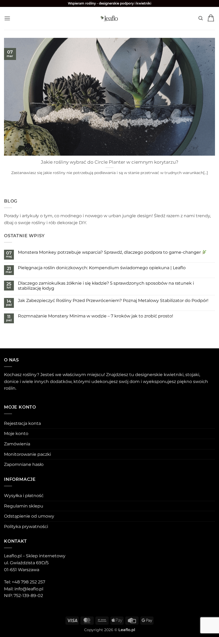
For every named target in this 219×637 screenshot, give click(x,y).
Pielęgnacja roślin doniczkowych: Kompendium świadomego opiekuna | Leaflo (102, 267)
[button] (7, 18)
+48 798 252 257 (28, 581)
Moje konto (16, 433)
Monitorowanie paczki (27, 454)
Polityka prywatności (26, 526)
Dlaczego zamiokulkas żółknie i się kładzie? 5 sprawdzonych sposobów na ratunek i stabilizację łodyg (106, 286)
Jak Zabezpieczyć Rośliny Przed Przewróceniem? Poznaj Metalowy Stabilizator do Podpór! (113, 300)
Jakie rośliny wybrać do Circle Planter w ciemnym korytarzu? (109, 162)
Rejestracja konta (22, 423)
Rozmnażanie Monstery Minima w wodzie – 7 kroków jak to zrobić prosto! (95, 315)
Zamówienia (17, 443)
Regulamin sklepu (23, 506)
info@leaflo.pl (28, 588)
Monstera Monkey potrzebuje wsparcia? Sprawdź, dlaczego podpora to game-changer (110, 252)
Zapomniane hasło (24, 464)
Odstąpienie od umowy (29, 516)
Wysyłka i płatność (24, 495)
